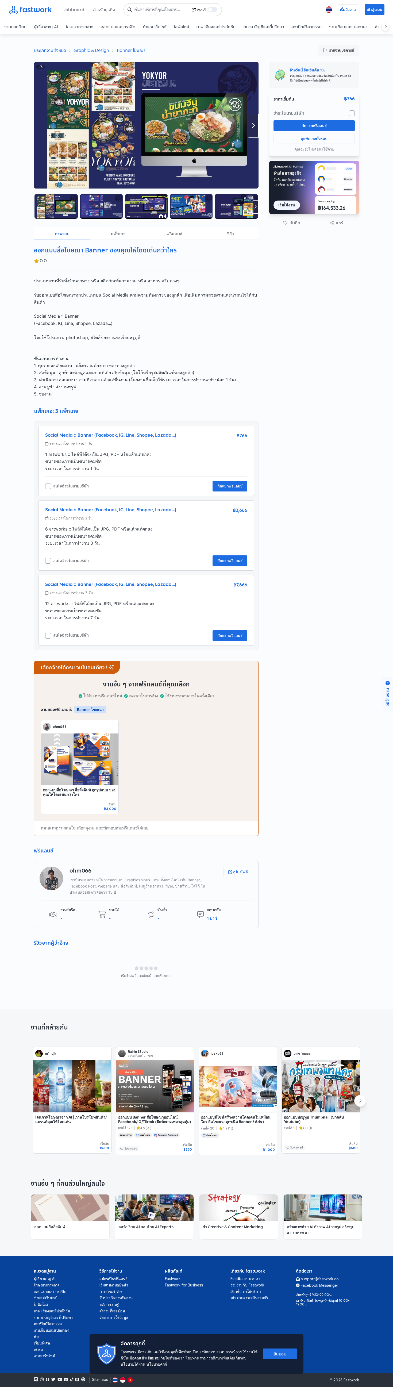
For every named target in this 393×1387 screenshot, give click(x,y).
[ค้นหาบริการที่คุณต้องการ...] (129, 9)
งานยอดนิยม (15, 27)
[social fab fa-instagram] (42, 1379)
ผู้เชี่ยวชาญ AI (46, 27)
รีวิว (230, 233)
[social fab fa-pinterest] (83, 1379)
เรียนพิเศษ (42, 1343)
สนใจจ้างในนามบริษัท (71, 486)
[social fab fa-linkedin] (66, 1379)
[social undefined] (77, 1379)
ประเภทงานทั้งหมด (50, 50)
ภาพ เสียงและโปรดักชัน (216, 27)
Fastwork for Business (184, 1285)
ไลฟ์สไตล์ (181, 27)
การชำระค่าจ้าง (110, 1291)
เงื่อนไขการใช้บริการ (245, 1291)
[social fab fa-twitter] (53, 1379)
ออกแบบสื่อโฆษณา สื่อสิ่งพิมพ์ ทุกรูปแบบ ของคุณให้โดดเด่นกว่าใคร (79, 792)
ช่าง (37, 1337)
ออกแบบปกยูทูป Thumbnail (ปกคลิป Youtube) (314, 1119)
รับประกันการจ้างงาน (116, 1298)
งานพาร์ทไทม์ (44, 1356)
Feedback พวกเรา (245, 1279)
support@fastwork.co (320, 1279)
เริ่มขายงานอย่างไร (113, 1285)
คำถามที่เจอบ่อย (112, 1311)
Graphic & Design (91, 50)
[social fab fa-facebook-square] (47, 1379)
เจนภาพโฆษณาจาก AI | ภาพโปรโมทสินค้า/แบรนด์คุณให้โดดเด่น (71, 1119)
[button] (291, 222)
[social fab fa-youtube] (59, 1379)
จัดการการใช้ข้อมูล (113, 1317)
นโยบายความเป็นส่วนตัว (249, 1298)
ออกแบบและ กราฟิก (118, 27)
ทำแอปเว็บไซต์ (154, 27)
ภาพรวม (62, 233)
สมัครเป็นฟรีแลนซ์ (113, 1279)
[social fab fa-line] (36, 1379)
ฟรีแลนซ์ (174, 233)
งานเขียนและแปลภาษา (348, 27)
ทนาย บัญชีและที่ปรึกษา (263, 27)
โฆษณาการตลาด (79, 27)
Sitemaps (100, 1379)
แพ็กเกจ (118, 233)
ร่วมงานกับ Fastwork (247, 1285)
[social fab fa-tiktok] (71, 1379)
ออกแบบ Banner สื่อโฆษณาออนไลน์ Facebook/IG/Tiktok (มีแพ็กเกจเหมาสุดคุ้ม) (154, 1119)
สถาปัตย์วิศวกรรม (306, 27)
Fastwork (172, 1279)
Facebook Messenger (319, 1285)
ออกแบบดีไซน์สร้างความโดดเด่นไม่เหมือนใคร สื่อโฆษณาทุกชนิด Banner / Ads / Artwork (236, 1122)
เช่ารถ (38, 1349)
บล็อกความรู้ (109, 1305)
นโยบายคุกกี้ (157, 1364)
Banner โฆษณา (131, 50)
